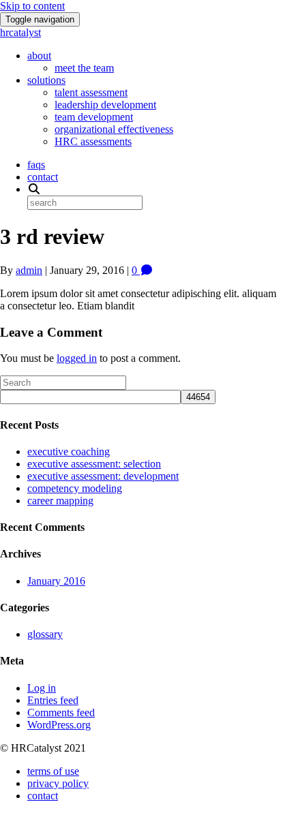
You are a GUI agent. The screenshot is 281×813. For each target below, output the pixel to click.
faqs (36, 164)
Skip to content (32, 6)
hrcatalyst (20, 32)
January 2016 (56, 581)
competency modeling (74, 488)
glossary (45, 634)
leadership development (105, 104)
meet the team (84, 68)
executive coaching (68, 451)
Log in (41, 688)
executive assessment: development (103, 476)
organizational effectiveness (114, 129)
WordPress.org (59, 725)
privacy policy (58, 783)
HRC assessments (93, 141)
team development (94, 117)
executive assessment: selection (94, 464)
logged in (77, 358)
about (39, 55)
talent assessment (91, 92)
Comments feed (61, 712)
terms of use (53, 771)
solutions (46, 80)
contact (42, 177)
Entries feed (52, 700)
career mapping (60, 500)
